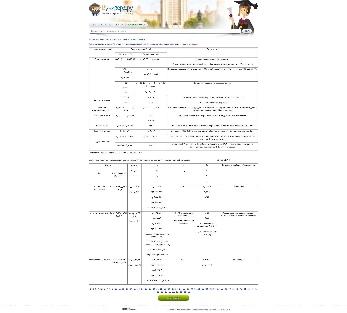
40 (230, 289)
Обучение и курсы (136, 25)
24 (169, 289)
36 (214, 289)
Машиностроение (97, 39)
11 (120, 289)
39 (226, 289)
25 (173, 289)
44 (245, 289)
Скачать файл (173, 298)
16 (138, 289)
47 (256, 289)
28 (184, 289)
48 (158, 292)
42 (237, 289)
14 (131, 289)
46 (252, 289)
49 (162, 292)
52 (173, 292)
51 (170, 292)
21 (157, 289)
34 (207, 289)
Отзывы (119, 25)
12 (123, 289)
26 (176, 289)
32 (199, 289)
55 (185, 292)
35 (211, 289)
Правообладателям (200, 309)
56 (189, 292)
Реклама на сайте (184, 309)
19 (150, 289)
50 (166, 292)
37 (218, 289)
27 (180, 289)
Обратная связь (224, 309)
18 (146, 289)
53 (177, 292)
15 (135, 289)
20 (154, 289)
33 (203, 289)
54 (181, 292)
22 (161, 289)
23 (165, 289)
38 (222, 289)
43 (241, 289)
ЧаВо (94, 25)
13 (127, 289)
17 (142, 289)
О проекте (105, 25)
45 (249, 289)
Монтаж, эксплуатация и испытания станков (125, 39)
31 (195, 289)
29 (188, 289)
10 (116, 289)
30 (192, 289)
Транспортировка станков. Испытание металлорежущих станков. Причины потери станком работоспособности (138, 44)
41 (233, 289)
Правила (212, 309)
